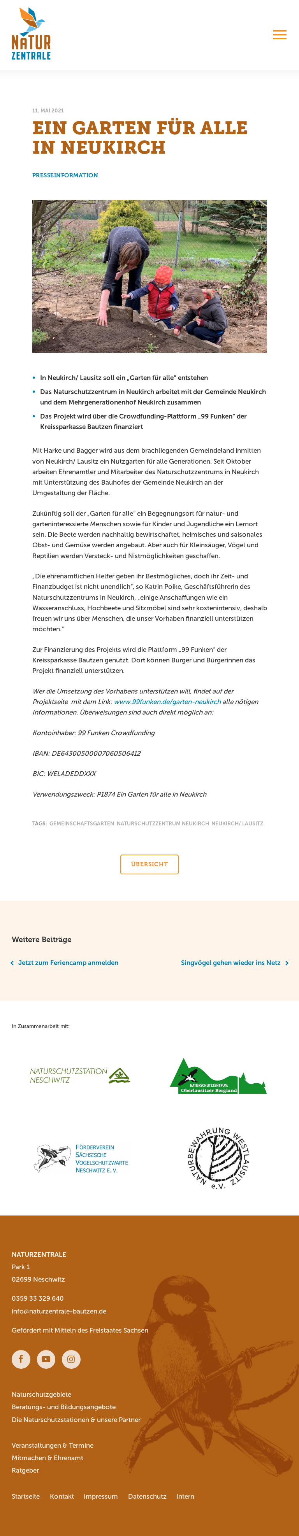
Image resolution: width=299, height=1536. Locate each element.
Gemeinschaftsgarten (81, 824)
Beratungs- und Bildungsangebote (64, 1407)
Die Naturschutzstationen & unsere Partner (76, 1420)
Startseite (26, 1496)
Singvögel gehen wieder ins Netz (231, 963)
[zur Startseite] (31, 33)
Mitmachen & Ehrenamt (47, 1458)
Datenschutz (147, 1496)
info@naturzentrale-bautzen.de (59, 1311)
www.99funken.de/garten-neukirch (167, 702)
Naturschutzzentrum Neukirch (163, 824)
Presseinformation (65, 175)
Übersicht (149, 864)
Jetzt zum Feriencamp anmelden (68, 963)
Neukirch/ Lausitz (237, 824)
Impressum (101, 1496)
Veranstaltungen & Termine (52, 1445)
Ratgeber (25, 1470)
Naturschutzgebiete (41, 1394)
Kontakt (62, 1496)
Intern (185, 1496)
